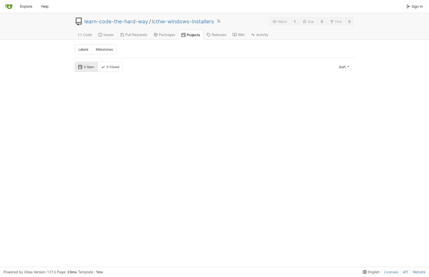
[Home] (8, 6)
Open (89, 67)
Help (45, 6)
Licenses (391, 272)
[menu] (344, 66)
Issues (109, 34)
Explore (26, 6)
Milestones (104, 49)
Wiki (241, 34)
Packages (167, 34)
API (405, 272)
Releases (219, 34)
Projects (193, 35)
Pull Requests (136, 34)
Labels (83, 49)
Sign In (417, 6)
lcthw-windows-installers (183, 21)
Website (419, 272)
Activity (262, 34)
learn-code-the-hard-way (116, 21)
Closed (113, 67)
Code (87, 34)
